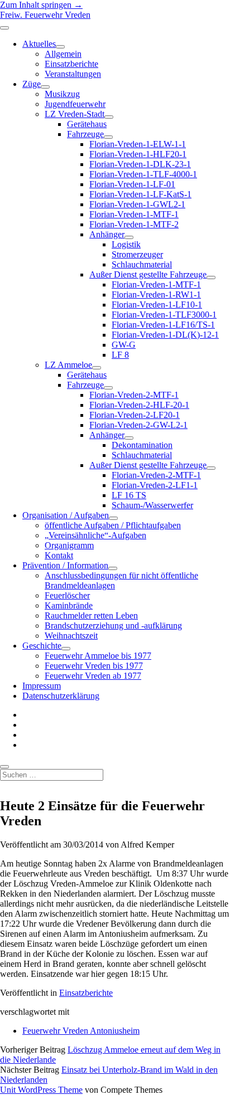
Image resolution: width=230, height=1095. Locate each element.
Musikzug (62, 94)
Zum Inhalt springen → (41, 4)
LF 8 (120, 354)
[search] (4, 766)
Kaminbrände (69, 605)
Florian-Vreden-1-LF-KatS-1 (140, 194)
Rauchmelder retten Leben (91, 615)
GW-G (124, 344)
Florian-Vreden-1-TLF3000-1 (164, 314)
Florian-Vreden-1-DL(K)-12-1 (165, 334)
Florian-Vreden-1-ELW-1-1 (137, 144)
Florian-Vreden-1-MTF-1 (134, 214)
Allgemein (63, 54)
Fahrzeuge (85, 134)
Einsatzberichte (71, 64)
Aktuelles (39, 43)
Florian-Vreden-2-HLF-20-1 (139, 405)
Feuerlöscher (67, 595)
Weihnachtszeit (71, 635)
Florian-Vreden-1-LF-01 (132, 184)
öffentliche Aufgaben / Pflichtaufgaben (113, 525)
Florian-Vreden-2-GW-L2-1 (138, 425)
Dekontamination (142, 445)
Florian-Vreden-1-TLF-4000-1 (143, 174)
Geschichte (41, 645)
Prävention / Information (65, 565)
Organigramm (69, 545)
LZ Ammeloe (68, 364)
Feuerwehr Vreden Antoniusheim (81, 1030)
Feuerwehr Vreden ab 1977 (93, 675)
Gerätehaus (87, 124)
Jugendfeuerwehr (75, 104)
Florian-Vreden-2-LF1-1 (155, 485)
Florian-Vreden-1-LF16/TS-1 (163, 324)
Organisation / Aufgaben (65, 515)
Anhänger (106, 234)
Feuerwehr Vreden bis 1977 (94, 665)
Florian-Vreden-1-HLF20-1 (137, 154)
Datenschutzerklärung (60, 695)
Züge (31, 84)
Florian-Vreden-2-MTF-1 (134, 395)
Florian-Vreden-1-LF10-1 (157, 304)
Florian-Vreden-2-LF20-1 (134, 415)
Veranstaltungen (73, 74)
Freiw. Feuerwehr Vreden (45, 15)
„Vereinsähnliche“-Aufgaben (95, 535)
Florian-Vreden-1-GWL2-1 (137, 204)
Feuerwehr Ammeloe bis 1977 (98, 655)
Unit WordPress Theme (41, 1089)
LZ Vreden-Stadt (74, 114)
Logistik (126, 244)
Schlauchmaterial (142, 264)
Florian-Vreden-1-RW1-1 (156, 294)
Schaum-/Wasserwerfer (152, 505)
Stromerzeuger (137, 254)
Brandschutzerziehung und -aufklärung (113, 625)
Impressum (41, 685)
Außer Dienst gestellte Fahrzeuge (148, 274)
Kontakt (59, 555)
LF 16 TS (129, 495)
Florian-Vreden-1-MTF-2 (134, 224)
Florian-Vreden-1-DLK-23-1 (140, 164)
